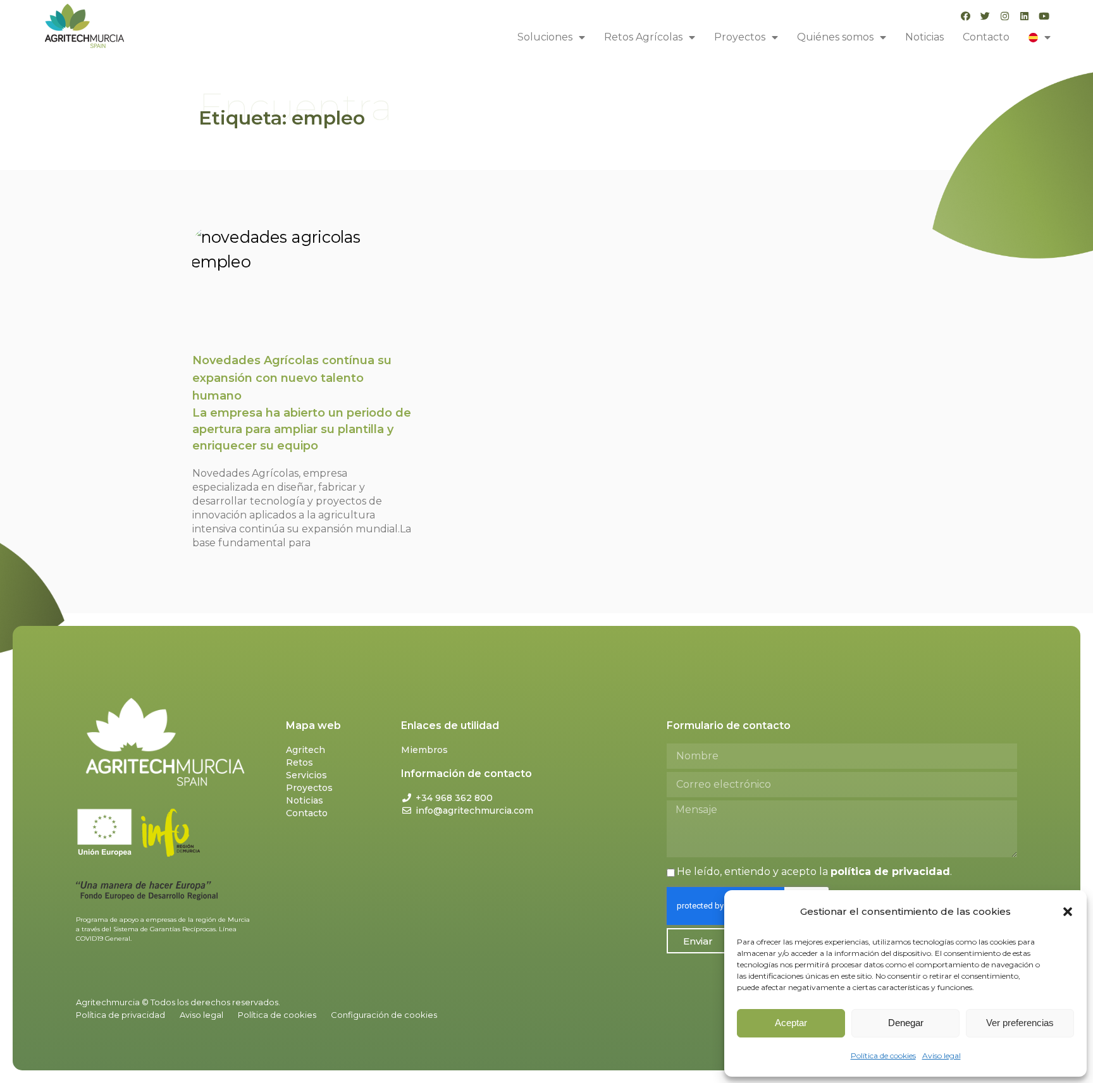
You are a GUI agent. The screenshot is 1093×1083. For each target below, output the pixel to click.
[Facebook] (965, 16)
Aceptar (791, 1022)
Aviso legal (941, 1055)
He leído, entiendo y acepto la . (814, 872)
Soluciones (544, 37)
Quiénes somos (835, 37)
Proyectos (739, 37)
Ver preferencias (1020, 1022)
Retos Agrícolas (643, 37)
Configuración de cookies (384, 1015)
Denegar (905, 1022)
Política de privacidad (120, 1015)
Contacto (986, 37)
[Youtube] (1044, 16)
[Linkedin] (1024, 16)
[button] (1067, 911)
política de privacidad (890, 872)
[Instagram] (1004, 16)
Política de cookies (883, 1055)
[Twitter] (985, 16)
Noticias (924, 37)
